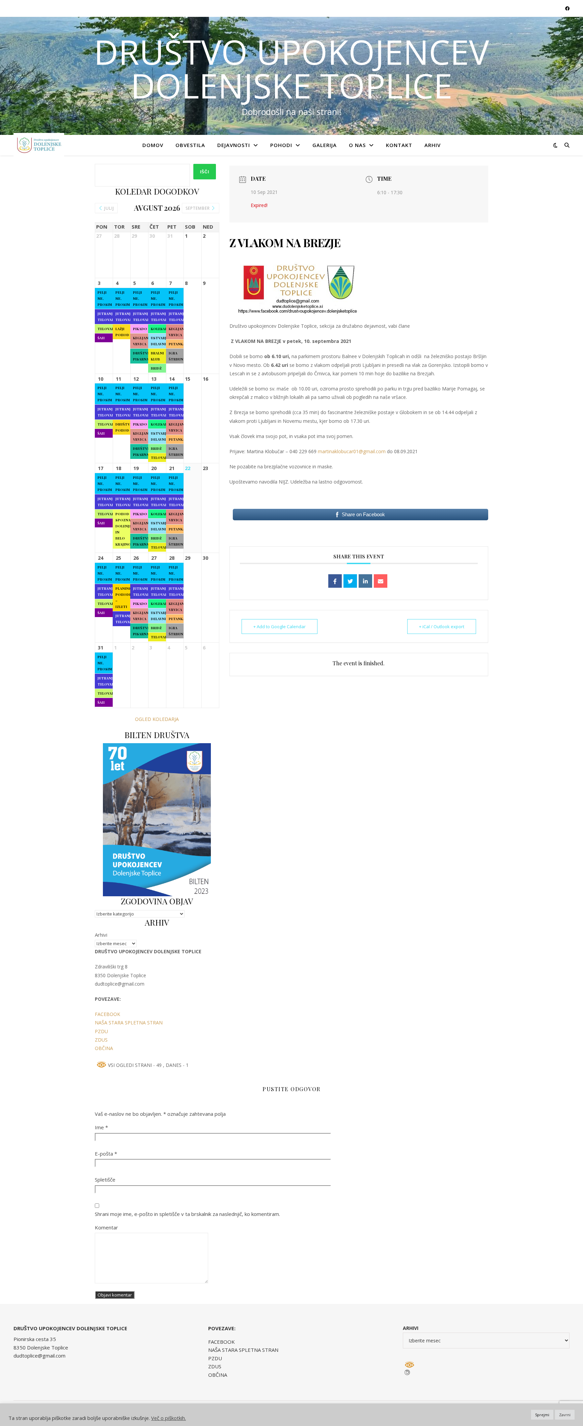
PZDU (101, 1031)
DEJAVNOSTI (233, 145)
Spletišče (105, 1179)
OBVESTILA (190, 145)
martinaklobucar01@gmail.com (352, 451)
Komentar (106, 1227)
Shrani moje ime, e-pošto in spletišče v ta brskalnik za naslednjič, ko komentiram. (187, 1214)
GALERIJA (324, 145)
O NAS (357, 145)
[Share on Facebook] (335, 581)
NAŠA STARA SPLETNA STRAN (129, 1022)
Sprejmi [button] (542, 1414)
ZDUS (101, 1040)
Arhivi (101, 934)
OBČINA (104, 1048)
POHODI (281, 145)
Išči (204, 172)
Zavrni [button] (565, 1414)
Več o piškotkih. (168, 1418)
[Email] (380, 581)
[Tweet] (350, 581)
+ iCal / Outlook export (441, 626)
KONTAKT (399, 145)
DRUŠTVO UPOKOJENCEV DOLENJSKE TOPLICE (291, 68)
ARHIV (432, 145)
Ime (101, 1127)
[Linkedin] (365, 581)
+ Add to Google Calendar (279, 626)
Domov (152, 145)
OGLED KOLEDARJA (157, 719)
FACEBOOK (107, 1014)
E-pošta (106, 1153)
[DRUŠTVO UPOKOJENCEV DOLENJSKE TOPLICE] (38, 145)
